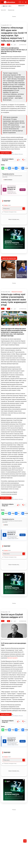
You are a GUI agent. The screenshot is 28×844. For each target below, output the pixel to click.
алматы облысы (8, 179)
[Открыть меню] (2, 2)
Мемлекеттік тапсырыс (17, 291)
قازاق (15, 44)
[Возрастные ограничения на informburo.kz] (19, 2)
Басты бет (3, 10)
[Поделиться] (25, 841)
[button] (22, 5)
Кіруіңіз (6, 205)
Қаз (8, 44)
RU (25, 2)
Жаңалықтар (11, 10)
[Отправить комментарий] (23, 208)
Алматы (6, 524)
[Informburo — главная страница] (10, 2)
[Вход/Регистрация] (22, 2)
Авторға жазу (23, 44)
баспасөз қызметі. (12, 658)
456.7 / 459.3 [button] (7, 6)
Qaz (11, 44)
